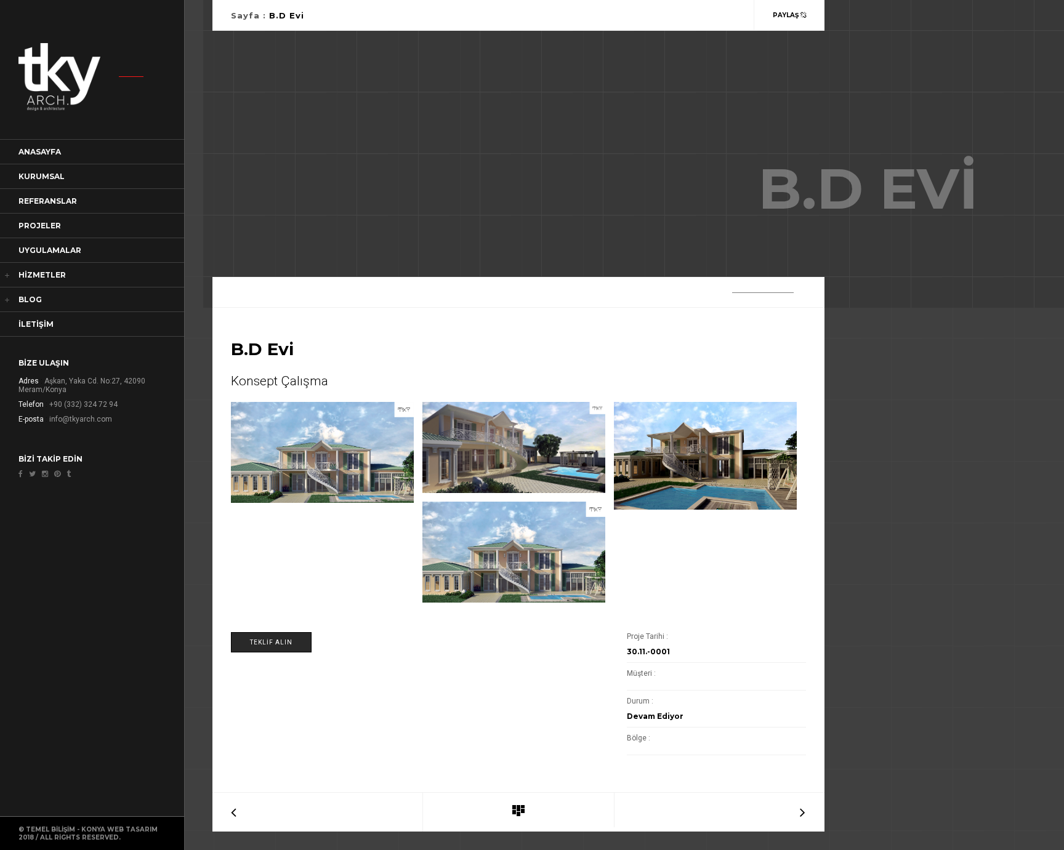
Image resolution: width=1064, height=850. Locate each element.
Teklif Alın (271, 642)
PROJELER (39, 225)
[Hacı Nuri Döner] (233, 810)
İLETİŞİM (36, 324)
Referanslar (47, 201)
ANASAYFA (39, 151)
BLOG (30, 299)
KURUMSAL (41, 176)
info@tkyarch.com (80, 419)
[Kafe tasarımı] (802, 810)
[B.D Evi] (322, 452)
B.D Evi (286, 15)
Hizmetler (42, 274)
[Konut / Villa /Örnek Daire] (518, 811)
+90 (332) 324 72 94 (83, 404)
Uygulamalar (49, 250)
